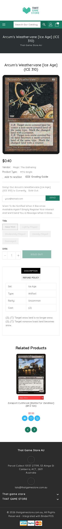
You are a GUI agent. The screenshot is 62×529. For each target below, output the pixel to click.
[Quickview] (25, 418)
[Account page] (51, 24)
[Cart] (57, 24)
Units (5, 249)
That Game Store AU (31, 45)
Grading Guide (39, 176)
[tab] (30, 271)
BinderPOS (47, 516)
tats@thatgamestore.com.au (31, 487)
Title (4, 220)
